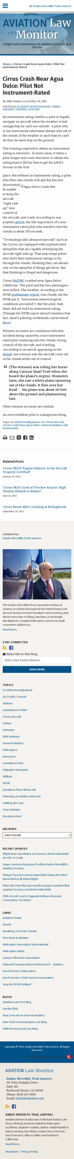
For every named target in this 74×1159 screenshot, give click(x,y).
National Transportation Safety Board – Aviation (33, 964)
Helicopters (10, 749)
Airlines (7, 703)
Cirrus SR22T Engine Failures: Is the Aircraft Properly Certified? (35, 470)
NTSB (6, 783)
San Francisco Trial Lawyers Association (28, 977)
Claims (7, 723)
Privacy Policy (29, 1151)
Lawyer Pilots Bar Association (21, 957)
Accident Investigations (33, 106)
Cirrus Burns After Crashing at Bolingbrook (34, 507)
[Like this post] (25, 437)
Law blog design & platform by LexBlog (44, 1056)
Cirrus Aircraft (54, 422)
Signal (7, 354)
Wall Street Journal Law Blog (20, 1028)
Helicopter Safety (13, 951)
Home (7, 64)
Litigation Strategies (15, 769)
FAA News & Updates (15, 937)
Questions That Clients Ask (19, 789)
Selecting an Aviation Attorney (22, 796)
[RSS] (4, 647)
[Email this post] (12, 437)
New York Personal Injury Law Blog (25, 1022)
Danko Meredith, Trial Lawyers (29, 1078)
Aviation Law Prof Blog (17, 1002)
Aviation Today (12, 918)
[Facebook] (11, 647)
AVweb (7, 924)
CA (42, 422)
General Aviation (28, 109)
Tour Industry (11, 809)
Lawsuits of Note (13, 763)
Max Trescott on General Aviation (24, 1015)
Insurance (9, 756)
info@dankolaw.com (30, 1098)
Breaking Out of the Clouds (19, 931)
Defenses (8, 730)
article (19, 222)
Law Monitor (37, 28)
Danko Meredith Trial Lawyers (52, 6)
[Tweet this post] (19, 437)
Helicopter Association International (25, 944)
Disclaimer (11, 1151)
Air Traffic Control (14, 696)
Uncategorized (12, 816)
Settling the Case (13, 803)
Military (7, 776)
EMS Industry (11, 736)
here (6, 322)
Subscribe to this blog (21, 654)
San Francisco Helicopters (19, 971)
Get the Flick (10, 1008)
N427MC (18, 280)
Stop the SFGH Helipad (17, 984)
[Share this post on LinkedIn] (31, 437)
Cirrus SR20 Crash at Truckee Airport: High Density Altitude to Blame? (34, 489)
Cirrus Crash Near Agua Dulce (21, 425)
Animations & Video (15, 710)
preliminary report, (25, 294)
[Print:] (5, 437)
